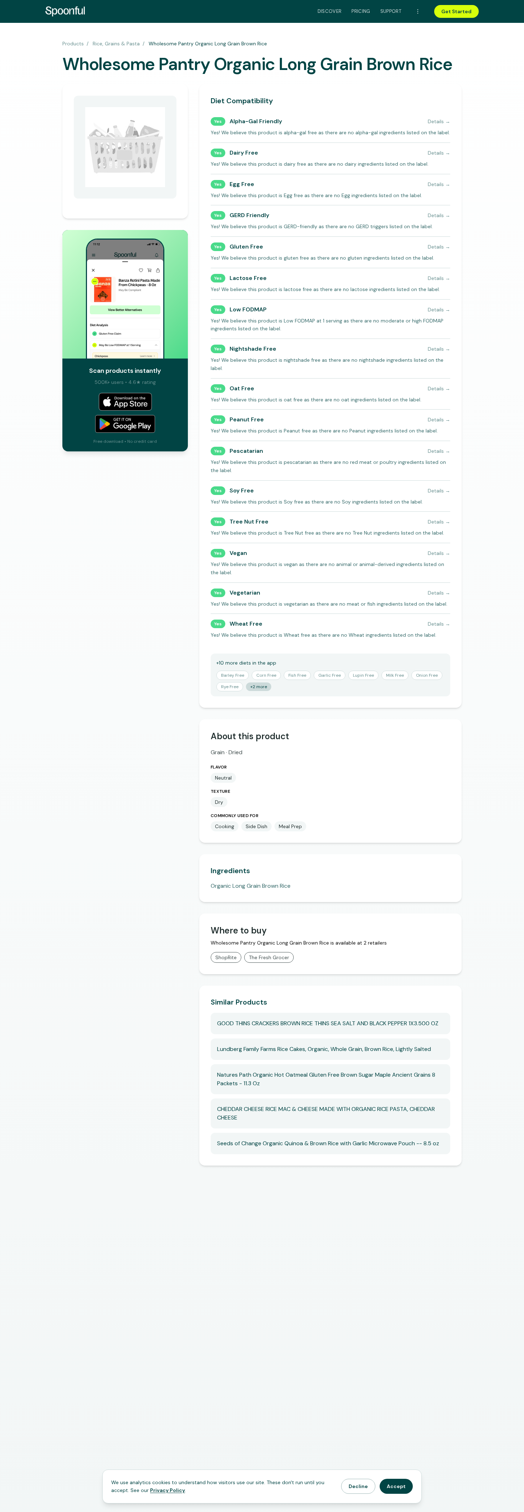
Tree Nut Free (249, 521)
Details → (439, 121)
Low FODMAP (248, 309)
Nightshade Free (253, 348)
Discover (330, 11)
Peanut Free (247, 419)
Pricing (360, 11)
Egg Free (242, 184)
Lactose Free (248, 278)
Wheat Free (246, 623)
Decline (358, 1486)
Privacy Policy (167, 1490)
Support (390, 11)
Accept (396, 1486)
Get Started (456, 11)
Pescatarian (246, 451)
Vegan (238, 553)
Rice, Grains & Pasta (116, 43)
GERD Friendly (249, 215)
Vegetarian (245, 592)
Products (73, 43)
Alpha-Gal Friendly (256, 121)
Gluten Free (246, 246)
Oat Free (242, 388)
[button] (232, 675)
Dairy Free (244, 152)
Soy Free (242, 490)
